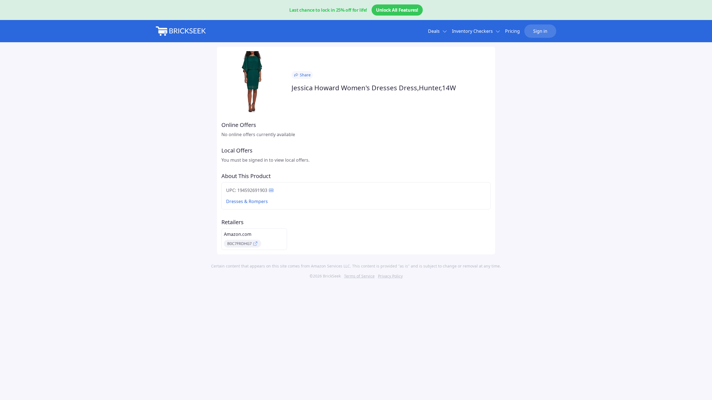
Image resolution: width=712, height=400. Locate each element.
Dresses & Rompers (247, 201)
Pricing (512, 31)
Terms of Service (359, 276)
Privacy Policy (390, 276)
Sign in (540, 31)
